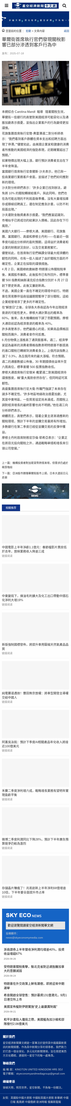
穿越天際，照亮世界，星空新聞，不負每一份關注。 (33, 1087)
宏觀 (28, 30)
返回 (66, 30)
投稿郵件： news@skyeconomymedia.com (24, 935)
